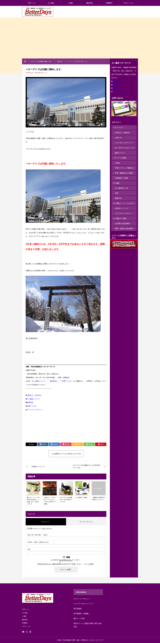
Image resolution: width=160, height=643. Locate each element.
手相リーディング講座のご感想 (125, 168)
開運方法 (118, 198)
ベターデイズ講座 (119, 158)
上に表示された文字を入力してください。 (66, 560)
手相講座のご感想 (121, 178)
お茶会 (117, 163)
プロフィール (128, 3)
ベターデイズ (118, 127)
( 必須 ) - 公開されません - (39, 542)
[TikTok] (34, 632)
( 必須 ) (38, 535)
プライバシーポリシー (35, 410)
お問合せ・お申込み (34, 395)
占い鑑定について (38, 381)
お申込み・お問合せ (122, 133)
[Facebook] (23, 632)
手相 (116, 193)
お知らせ (118, 138)
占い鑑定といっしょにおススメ (123, 204)
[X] (27, 632)
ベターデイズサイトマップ (83, 604)
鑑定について (120, 153)
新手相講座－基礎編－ (82, 613)
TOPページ (32, 3)
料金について (117, 85)
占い (46, 73)
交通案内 (109, 3)
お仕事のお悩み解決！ (123, 223)
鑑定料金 (89, 3)
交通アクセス (67, 381)
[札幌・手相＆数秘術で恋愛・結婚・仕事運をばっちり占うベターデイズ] (37, 12)
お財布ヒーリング (121, 208)
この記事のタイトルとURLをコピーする (66, 454)
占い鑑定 (51, 3)
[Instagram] (30, 632)
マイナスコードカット (123, 213)
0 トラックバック (86, 522)
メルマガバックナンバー (124, 143)
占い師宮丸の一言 (121, 188)
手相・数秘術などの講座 (124, 173)
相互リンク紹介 (79, 618)
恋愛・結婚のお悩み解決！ (125, 228)
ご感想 (70, 3)
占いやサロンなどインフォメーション (125, 148)
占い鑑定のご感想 (119, 218)
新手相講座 (78, 609)
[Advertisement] (80, 40)
